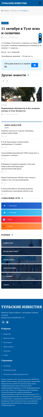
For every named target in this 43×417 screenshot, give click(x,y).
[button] (3, 81)
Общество (7, 334)
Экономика (7, 342)
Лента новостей (12, 125)
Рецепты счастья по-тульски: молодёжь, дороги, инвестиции (17, 132)
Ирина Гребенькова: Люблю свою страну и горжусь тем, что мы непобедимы (18, 178)
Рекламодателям (9, 370)
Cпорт (5, 355)
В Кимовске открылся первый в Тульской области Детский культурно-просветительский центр (18, 166)
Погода (14, 11)
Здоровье (7, 351)
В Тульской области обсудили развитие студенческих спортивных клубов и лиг (17, 189)
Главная (6, 11)
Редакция (7, 366)
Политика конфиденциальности (15, 374)
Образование (8, 346)
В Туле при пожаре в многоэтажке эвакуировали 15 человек (15, 143)
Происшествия (9, 338)
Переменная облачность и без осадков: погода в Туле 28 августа (20, 109)
